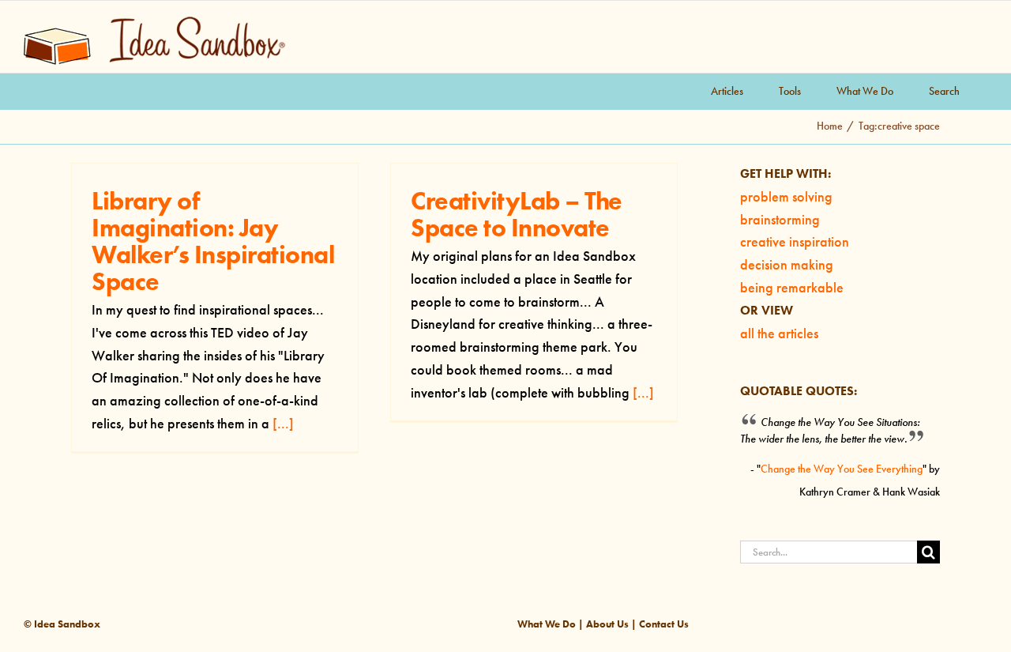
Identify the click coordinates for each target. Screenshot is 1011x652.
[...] (283, 423)
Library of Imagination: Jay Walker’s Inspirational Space (213, 240)
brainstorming (780, 219)
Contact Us (664, 624)
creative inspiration (794, 242)
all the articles (779, 333)
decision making (786, 264)
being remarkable (792, 287)
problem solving (786, 196)
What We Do (546, 624)
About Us (607, 624)
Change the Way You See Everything (842, 469)
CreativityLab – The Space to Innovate (516, 214)
